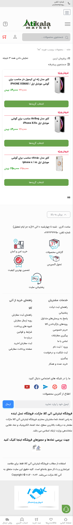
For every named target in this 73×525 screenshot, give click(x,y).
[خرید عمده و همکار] (36, 498)
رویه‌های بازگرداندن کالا (56, 324)
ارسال (8, 404)
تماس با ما (62, 341)
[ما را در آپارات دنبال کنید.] (55, 387)
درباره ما (28, 338)
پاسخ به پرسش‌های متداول (54, 318)
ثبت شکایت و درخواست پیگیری (56, 355)
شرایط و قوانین (24, 332)
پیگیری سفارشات (59, 335)
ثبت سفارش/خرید (23, 343)
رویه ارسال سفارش (23, 321)
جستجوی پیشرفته (57, 64)
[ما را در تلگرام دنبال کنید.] (45, 387)
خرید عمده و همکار (58, 364)
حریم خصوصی (60, 330)
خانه (68, 49)
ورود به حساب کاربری (15, 36)
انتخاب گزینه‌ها (36, 104)
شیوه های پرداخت (23, 326)
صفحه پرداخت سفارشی (20, 349)
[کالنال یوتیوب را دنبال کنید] (27, 387)
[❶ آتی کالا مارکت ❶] (36, 24)
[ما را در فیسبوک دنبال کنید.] (36, 387)
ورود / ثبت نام (60, 347)
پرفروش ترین (59, 58)
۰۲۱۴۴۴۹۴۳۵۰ (58, 5)
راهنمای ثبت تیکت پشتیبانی (58, 310)
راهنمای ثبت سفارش (22, 315)
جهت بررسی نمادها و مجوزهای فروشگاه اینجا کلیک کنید (36, 440)
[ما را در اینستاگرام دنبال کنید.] (64, 387)
